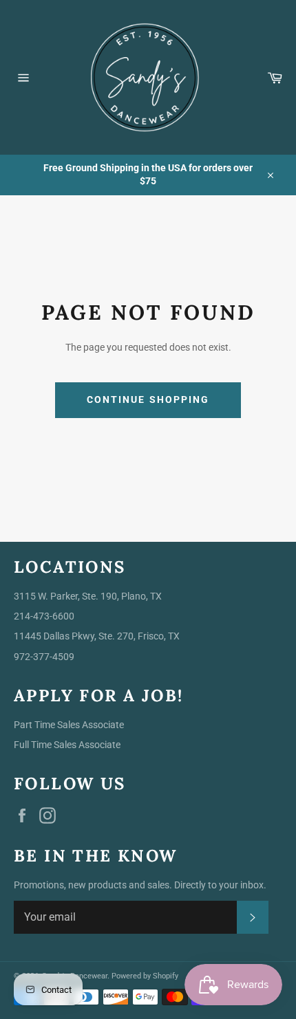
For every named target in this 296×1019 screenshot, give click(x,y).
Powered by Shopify (145, 976)
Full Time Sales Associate (67, 744)
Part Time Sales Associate (69, 724)
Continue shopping (148, 399)
